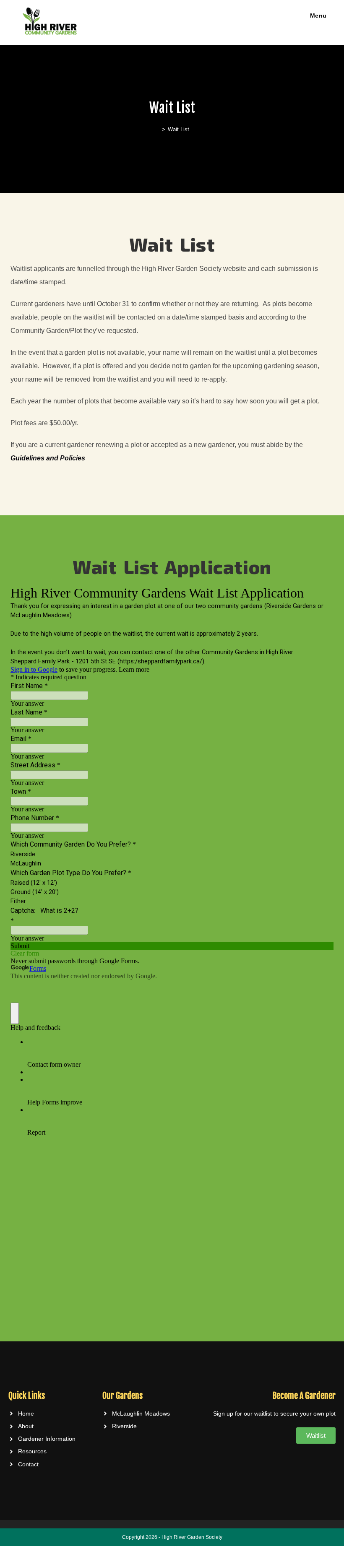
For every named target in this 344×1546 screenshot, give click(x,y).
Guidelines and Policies (47, 458)
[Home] (157, 129)
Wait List (178, 129)
